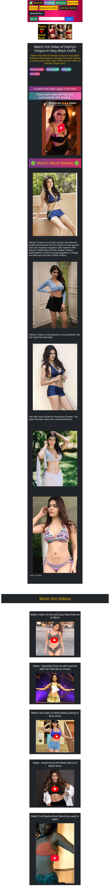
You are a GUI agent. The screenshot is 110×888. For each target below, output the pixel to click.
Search (69, 19)
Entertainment (53, 69)
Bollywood (66, 69)
